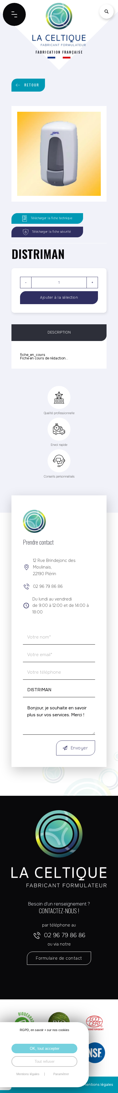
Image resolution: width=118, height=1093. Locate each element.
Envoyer (79, 748)
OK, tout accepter (44, 1048)
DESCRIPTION (59, 332)
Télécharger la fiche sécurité (51, 232)
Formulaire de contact (59, 958)
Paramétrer (61, 1074)
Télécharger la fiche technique (51, 218)
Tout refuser (44, 1061)
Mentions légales (98, 1084)
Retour (31, 85)
